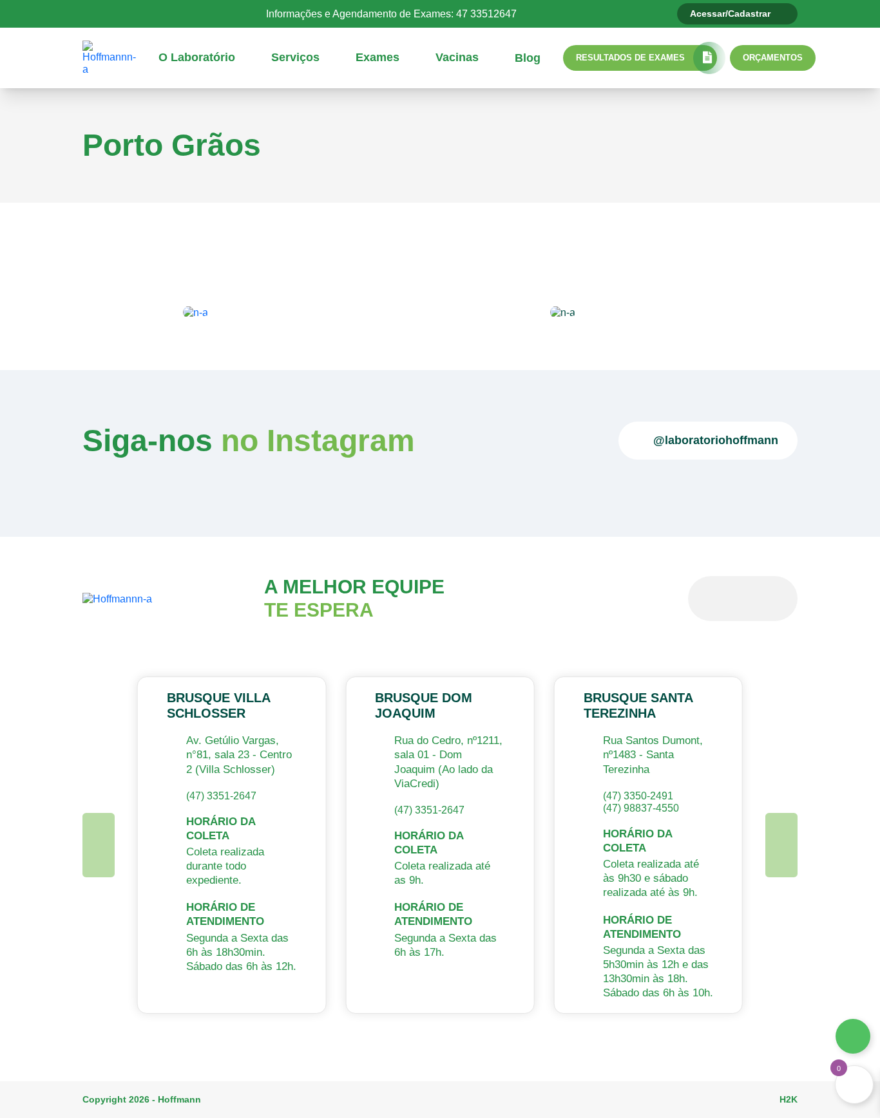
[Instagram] (176, 13)
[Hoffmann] (109, 56)
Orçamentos (773, 57)
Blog (527, 57)
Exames (377, 57)
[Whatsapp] (853, 1036)
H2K (789, 1099)
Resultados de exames (630, 57)
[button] (98, 845)
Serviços (295, 57)
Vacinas (457, 57)
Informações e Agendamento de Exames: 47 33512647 (391, 13)
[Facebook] (152, 13)
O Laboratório (196, 57)
